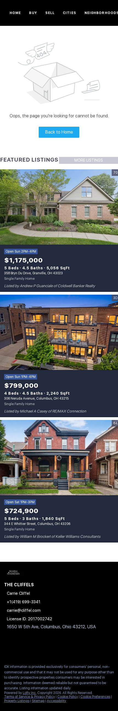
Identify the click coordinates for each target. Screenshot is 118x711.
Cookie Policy (67, 697)
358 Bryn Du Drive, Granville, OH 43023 (33, 273)
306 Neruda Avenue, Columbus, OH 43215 (36, 398)
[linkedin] (17, 648)
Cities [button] (69, 13)
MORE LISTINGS (88, 160)
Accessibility (56, 701)
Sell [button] (50, 13)
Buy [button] (33, 13)
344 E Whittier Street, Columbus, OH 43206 (37, 524)
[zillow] (28, 648)
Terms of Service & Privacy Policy (29, 697)
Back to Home (59, 132)
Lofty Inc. (29, 693)
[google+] (39, 648)
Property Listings (16, 701)
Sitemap (38, 701)
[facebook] (6, 648)
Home (15, 13)
